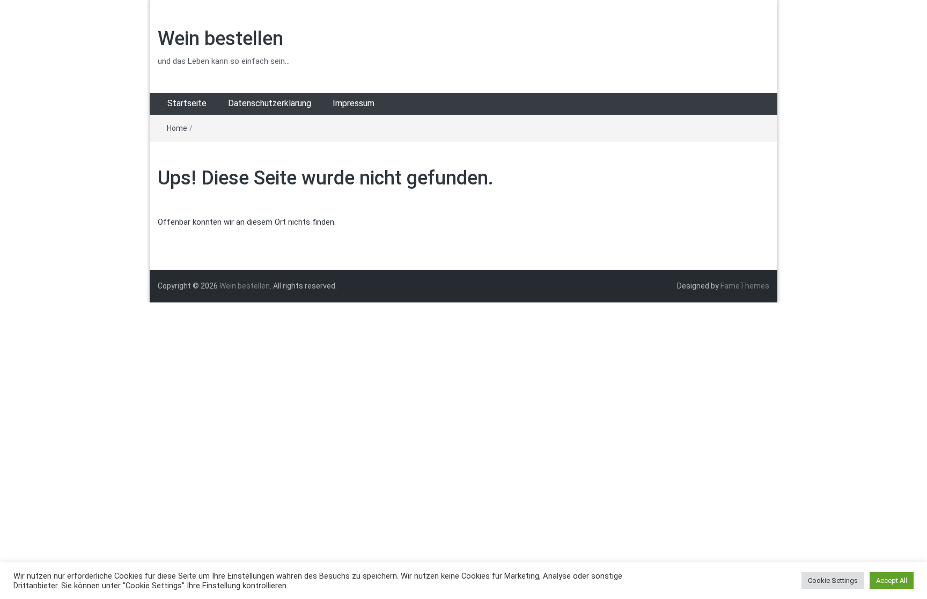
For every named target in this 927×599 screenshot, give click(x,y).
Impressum (353, 103)
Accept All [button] (891, 580)
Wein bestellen (220, 38)
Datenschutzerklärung (269, 103)
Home (177, 128)
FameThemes (744, 286)
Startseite (187, 103)
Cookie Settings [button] (833, 580)
